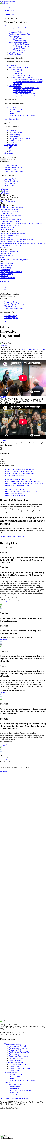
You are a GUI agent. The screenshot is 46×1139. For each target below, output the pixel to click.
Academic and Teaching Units (19, 34)
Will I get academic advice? (14, 475)
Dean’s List (17, 38)
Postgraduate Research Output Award (26, 96)
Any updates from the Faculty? (15, 489)
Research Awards (15, 86)
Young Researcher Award (22, 92)
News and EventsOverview (9, 251)
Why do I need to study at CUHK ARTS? (19, 469)
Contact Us (13, 143)
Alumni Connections (11, 119)
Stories (11, 113)
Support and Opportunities (18, 42)
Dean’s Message (14, 135)
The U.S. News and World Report (33, 349)
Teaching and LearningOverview (11, 207)
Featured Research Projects (18, 67)
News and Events (10, 1072)
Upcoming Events (15, 109)
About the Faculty (15, 133)
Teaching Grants (19, 50)
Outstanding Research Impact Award (26, 88)
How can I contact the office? (14, 493)
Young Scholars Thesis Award (24, 94)
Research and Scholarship (13, 1062)
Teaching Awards (19, 40)
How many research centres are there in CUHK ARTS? (24, 483)
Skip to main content (7, 1)
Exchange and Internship (22, 46)
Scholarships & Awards (21, 44)
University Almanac (16, 52)
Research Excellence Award (23, 90)
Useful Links (10, 278)
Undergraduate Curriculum (18, 28)
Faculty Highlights (15, 111)
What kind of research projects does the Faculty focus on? (24, 481)
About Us (7, 1082)
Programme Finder (15, 32)
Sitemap (3, 278)
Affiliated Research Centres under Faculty (28, 80)
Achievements (14, 36)
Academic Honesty (15, 54)
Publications (17, 74)
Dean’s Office (14, 137)
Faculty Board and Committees (20, 139)
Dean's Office (9, 185)
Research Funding (15, 70)
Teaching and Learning (12, 1044)
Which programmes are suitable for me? (18, 471)
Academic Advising (20, 48)
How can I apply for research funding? (18, 485)
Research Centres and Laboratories (21, 78)
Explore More (5, 602)
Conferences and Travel (21, 76)
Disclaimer (24, 1098)
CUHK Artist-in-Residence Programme (23, 115)
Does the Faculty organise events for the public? (21, 491)
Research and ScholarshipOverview (12, 233)
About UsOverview (7, 264)
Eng (10, 147)
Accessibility (4, 1098)
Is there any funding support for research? (19, 479)
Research (16, 72)
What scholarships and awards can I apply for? (20, 473)
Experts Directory (15, 141)
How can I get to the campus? (14, 495)
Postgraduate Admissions (18, 30)
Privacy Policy (14, 1098)
